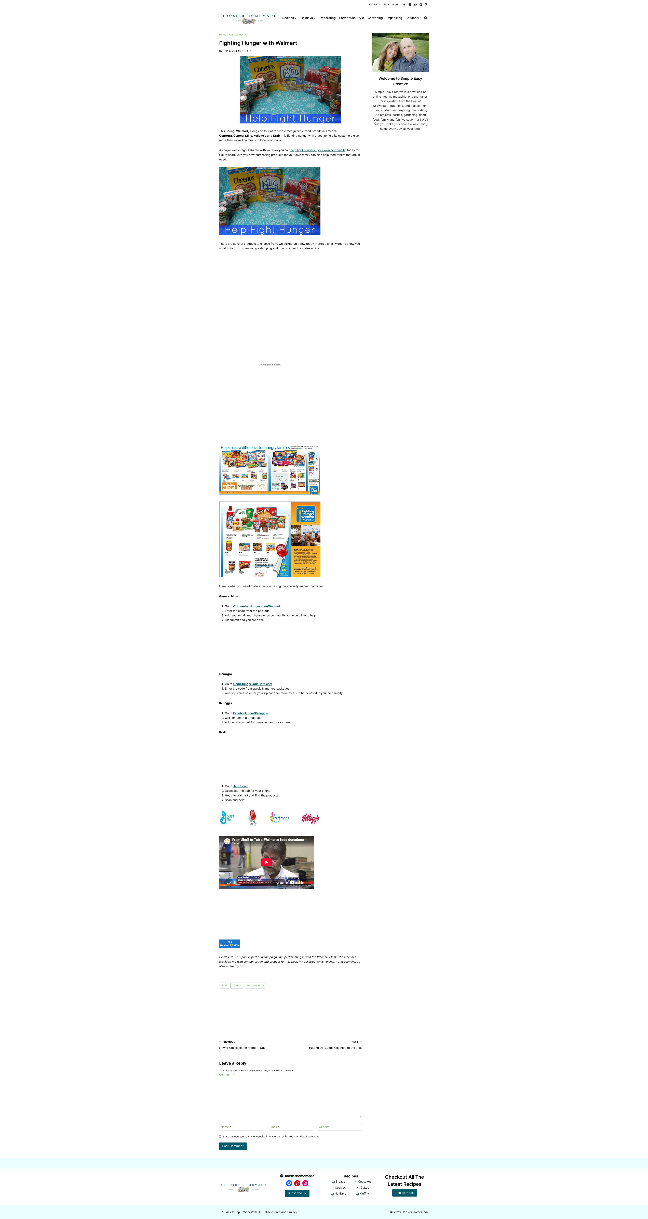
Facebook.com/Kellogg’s (250, 713)
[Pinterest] (420, 4)
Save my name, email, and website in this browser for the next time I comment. (271, 1136)
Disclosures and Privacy (281, 1212)
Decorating (328, 18)
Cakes (364, 1187)
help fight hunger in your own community (317, 150)
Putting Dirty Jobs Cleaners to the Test (335, 1044)
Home (222, 34)
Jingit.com (240, 786)
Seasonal (412, 18)
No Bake (340, 1193)
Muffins (365, 1193)
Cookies (340, 1187)
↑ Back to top (230, 1212)
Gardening (375, 18)
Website (324, 1127)
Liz (224, 51)
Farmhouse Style (351, 18)
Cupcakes (364, 1181)
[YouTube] (415, 4)
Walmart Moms (255, 985)
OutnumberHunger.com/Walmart (256, 606)
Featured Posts (237, 34)
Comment (227, 1074)
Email (274, 1127)
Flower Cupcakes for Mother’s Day (242, 1044)
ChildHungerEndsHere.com (252, 684)
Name (226, 1127)
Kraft (224, 985)
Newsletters (391, 4)
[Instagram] (426, 4)
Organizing (394, 18)
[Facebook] (410, 4)
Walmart (237, 985)
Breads (340, 1181)
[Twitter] (404, 4)
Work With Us (252, 1212)
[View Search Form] (426, 18)
